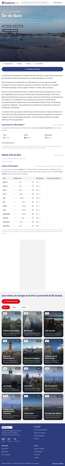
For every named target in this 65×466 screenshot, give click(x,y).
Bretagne (9, 11)
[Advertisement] (32, 265)
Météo (20, 63)
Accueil (3, 11)
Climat (28, 63)
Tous (5, 307)
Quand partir (9, 63)
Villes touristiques (39, 436)
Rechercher (5, 451)
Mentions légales (39, 448)
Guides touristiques (39, 433)
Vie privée (37, 454)
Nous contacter (6, 454)
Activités (36, 438)
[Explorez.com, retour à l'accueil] (10, 3)
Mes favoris (5, 448)
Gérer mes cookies (58, 463)
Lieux (15, 307)
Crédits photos (38, 451)
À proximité (39, 63)
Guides (24, 307)
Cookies (36, 457)
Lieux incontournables (40, 430)
